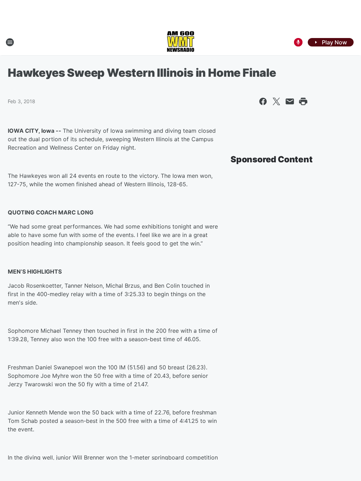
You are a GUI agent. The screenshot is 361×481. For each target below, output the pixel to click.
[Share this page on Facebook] (263, 101)
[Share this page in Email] (290, 101)
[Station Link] (180, 42)
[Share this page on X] (276, 101)
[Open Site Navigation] (10, 42)
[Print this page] (303, 101)
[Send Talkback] (298, 42)
